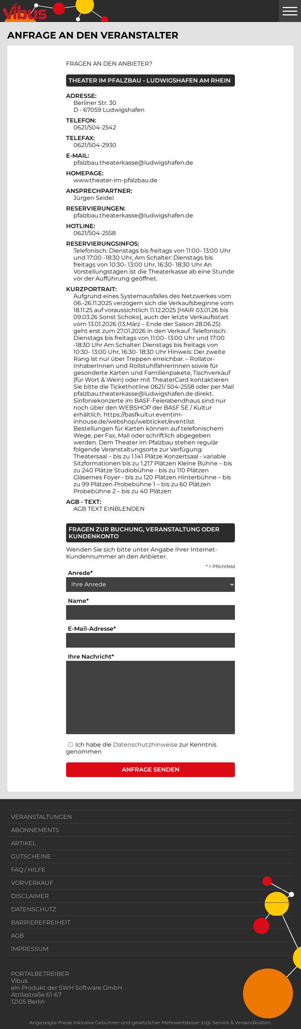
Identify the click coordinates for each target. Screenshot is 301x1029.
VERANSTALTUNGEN (41, 816)
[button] (150, 769)
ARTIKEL (23, 843)
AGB (17, 935)
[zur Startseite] (25, 11)
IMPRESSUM (29, 948)
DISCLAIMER (30, 896)
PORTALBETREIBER (40, 973)
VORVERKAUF (32, 882)
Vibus (19, 980)
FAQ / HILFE (28, 869)
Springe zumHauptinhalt (6, 6)
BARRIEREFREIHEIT (40, 922)
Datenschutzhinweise (145, 744)
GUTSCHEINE (31, 856)
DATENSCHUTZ (33, 909)
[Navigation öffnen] (290, 11)
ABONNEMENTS (35, 830)
